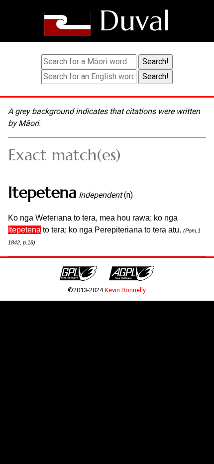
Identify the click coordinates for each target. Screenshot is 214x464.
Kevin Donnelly (125, 290)
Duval (134, 20)
